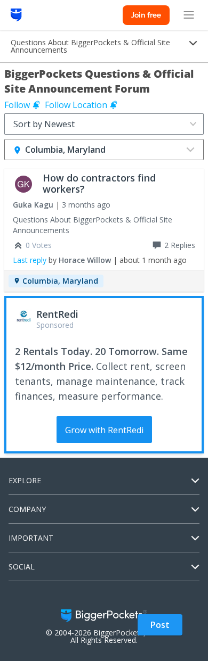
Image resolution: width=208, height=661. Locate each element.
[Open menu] (188, 15)
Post (160, 625)
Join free (146, 15)
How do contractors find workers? (99, 183)
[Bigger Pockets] (16, 15)
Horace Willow (85, 260)
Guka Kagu (33, 205)
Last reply (29, 260)
